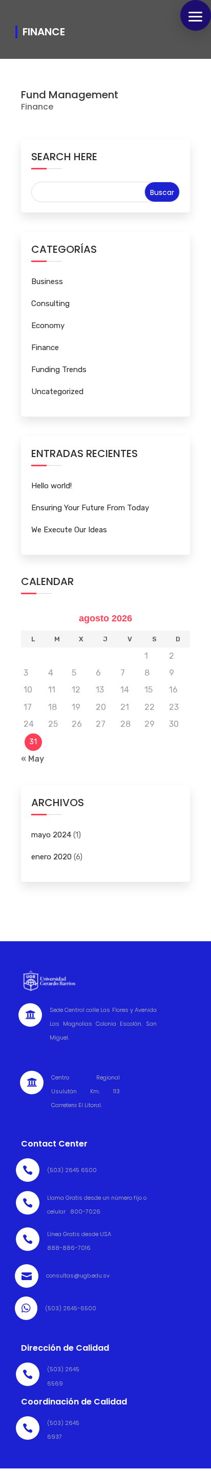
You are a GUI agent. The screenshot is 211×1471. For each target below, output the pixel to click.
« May (32, 759)
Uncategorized (57, 391)
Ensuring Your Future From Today (90, 507)
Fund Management (69, 95)
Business (47, 281)
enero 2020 (51, 856)
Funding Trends (59, 369)
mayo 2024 (51, 834)
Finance (37, 107)
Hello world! (51, 485)
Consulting (50, 303)
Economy (48, 325)
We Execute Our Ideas (69, 529)
